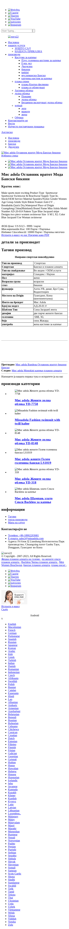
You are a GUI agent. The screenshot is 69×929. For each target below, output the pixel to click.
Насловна (13, 42)
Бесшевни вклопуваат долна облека (41, 102)
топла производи (17, 519)
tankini (25, 72)
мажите (25, 111)
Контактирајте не (18, 120)
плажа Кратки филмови (35, 84)
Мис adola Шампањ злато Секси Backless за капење (34, 500)
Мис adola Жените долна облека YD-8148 (33, 441)
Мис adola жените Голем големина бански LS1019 (33, 460)
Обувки (19, 117)
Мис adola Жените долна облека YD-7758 (33, 402)
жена (24, 114)
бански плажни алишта (36, 565)
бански (12, 143)
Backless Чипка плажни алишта (39, 562)
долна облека (22, 93)
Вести (11, 123)
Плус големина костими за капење (41, 60)
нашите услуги (16, 45)
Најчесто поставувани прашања (26, 126)
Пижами (26, 96)
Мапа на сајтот (16, 522)
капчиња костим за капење (36, 78)
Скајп (4, 609)
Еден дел (26, 63)
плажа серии (22, 81)
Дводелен (26, 66)
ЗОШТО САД (23, 48)
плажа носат (58, 565)
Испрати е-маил (10, 606)
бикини (25, 69)
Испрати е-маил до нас (14, 235)
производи (14, 54)
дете (23, 108)
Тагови (12, 516)
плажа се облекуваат (33, 87)
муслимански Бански (33, 75)
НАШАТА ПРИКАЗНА (28, 51)
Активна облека (24, 90)
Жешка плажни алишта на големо (21, 559)
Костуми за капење (26, 57)
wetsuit (18, 105)
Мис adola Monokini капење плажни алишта (37, 370)
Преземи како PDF (38, 235)
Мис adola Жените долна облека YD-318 (33, 480)
